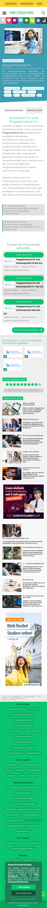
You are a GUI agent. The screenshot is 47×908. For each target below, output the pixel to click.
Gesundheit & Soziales (29, 765)
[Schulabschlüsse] (26, 20)
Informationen (34, 843)
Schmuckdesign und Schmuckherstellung (23, 787)
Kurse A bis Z (11, 4)
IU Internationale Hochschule (22, 748)
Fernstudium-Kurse (21, 13)
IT (39, 95)
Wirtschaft (34, 776)
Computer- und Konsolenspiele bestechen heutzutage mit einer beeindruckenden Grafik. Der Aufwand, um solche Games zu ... (33, 601)
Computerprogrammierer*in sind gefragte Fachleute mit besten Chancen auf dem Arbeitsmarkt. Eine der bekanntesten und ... (33, 568)
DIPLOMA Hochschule (23, 736)
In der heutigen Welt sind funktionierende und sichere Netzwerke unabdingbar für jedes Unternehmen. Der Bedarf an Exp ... (22, 540)
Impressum (15, 899)
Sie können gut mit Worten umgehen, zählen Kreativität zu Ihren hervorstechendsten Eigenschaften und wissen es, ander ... (32, 457)
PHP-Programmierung (15, 222)
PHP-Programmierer (33, 88)
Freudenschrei (22, 905)
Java (8, 95)
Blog (39, 4)
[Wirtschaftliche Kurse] (44, 20)
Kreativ (8, 770)
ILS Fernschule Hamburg (17, 709)
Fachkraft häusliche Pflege (23, 798)
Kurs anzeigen (24, 255)
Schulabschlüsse (34, 770)
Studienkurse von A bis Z (15, 843)
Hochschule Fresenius (23, 720)
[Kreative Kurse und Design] (15, 20)
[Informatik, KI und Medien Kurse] (21, 20)
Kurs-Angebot (29, 696)
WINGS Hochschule (33, 731)
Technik (23, 776)
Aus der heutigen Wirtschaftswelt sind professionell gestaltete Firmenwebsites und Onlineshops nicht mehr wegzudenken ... (33, 440)
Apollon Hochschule (13, 731)
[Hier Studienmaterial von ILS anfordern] (13, 352)
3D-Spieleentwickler (23, 793)
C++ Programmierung (14, 206)
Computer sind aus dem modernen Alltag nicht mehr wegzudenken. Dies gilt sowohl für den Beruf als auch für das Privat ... (33, 552)
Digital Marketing (23, 831)
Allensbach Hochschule (23, 726)
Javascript (20, 92)
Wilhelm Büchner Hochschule (23, 715)
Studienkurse (12, 88)
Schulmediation (12, 815)
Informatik (29, 95)
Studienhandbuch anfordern (23, 848)
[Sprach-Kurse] (32, 20)
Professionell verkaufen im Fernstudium (23, 826)
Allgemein (12, 765)
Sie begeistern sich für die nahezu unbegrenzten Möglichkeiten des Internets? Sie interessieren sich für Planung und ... (33, 424)
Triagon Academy (33, 753)
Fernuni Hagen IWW (23, 742)
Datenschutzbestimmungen (18, 882)
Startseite (17, 696)
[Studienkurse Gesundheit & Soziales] (9, 20)
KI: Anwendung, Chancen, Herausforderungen (15, 821)
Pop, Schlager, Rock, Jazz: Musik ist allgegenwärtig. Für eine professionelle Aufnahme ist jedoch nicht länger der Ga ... (33, 473)
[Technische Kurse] (38, 20)
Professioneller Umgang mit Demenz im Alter (23, 809)
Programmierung (13, 60)
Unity (32, 92)
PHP (8, 92)
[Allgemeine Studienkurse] (3, 20)
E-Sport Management (31, 815)
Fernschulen (27, 4)
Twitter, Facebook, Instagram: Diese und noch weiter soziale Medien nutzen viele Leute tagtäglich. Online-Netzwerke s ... (34, 408)
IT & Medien (19, 770)
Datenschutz (29, 860)
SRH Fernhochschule (14, 753)
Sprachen (12, 776)
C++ (17, 95)
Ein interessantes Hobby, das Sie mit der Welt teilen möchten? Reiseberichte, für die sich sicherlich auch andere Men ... (34, 584)
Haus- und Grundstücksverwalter (23, 804)
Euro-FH (34, 709)
